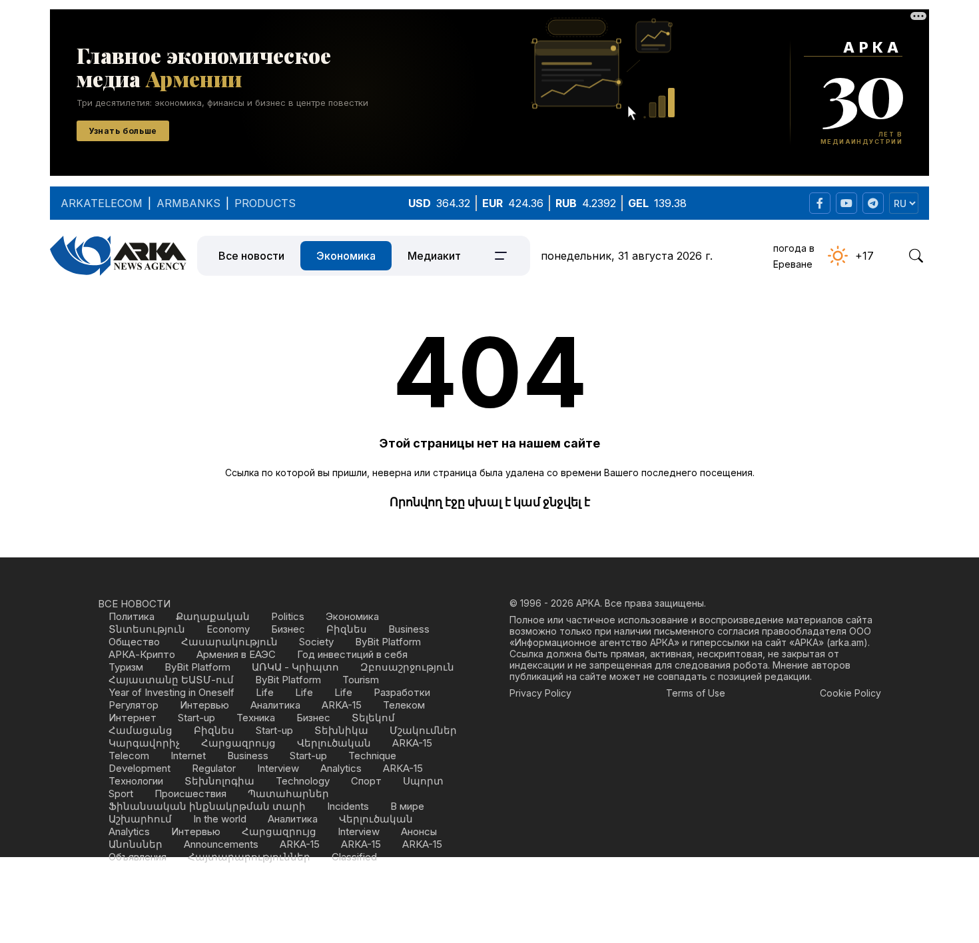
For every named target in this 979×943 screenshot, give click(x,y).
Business (409, 629)
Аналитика (275, 705)
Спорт (366, 781)
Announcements (221, 844)
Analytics (341, 768)
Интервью (204, 705)
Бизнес (288, 629)
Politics (287, 616)
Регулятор (134, 705)
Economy (228, 629)
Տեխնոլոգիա (219, 781)
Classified (354, 856)
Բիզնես (346, 629)
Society (316, 641)
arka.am (847, 642)
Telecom (129, 755)
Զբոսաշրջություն (407, 667)
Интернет (133, 717)
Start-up (196, 717)
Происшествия (190, 793)
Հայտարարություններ (249, 856)
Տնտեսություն (147, 629)
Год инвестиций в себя (352, 654)
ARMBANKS (188, 203)
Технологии (136, 781)
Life (265, 692)
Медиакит (434, 255)
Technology (303, 781)
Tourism (360, 679)
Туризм (126, 667)
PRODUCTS (265, 203)
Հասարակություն (229, 641)
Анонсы (419, 831)
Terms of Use (695, 693)
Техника (255, 717)
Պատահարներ (288, 793)
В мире (407, 806)
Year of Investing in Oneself (171, 692)
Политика (132, 616)
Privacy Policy (540, 693)
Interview (278, 768)
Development (139, 768)
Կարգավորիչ (144, 743)
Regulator (214, 768)
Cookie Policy (850, 693)
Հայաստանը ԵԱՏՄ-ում (171, 679)
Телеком (404, 705)
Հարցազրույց (238, 743)
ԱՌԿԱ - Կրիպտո (295, 667)
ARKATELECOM (102, 203)
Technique (372, 755)
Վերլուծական (334, 743)
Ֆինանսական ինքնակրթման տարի (207, 806)
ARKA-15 (342, 705)
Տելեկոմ (373, 717)
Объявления (137, 856)
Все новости (251, 255)
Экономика (346, 255)
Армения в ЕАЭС (236, 654)
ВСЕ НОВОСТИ (134, 603)
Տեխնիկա (341, 730)
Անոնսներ (136, 844)
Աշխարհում (140, 818)
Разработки (402, 692)
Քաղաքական (213, 616)
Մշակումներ (423, 730)
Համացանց (140, 730)
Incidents (348, 806)
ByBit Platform (388, 641)
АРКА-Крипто (142, 654)
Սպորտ (423, 781)
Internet (188, 755)
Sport (121, 793)
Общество (134, 641)
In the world (219, 818)
